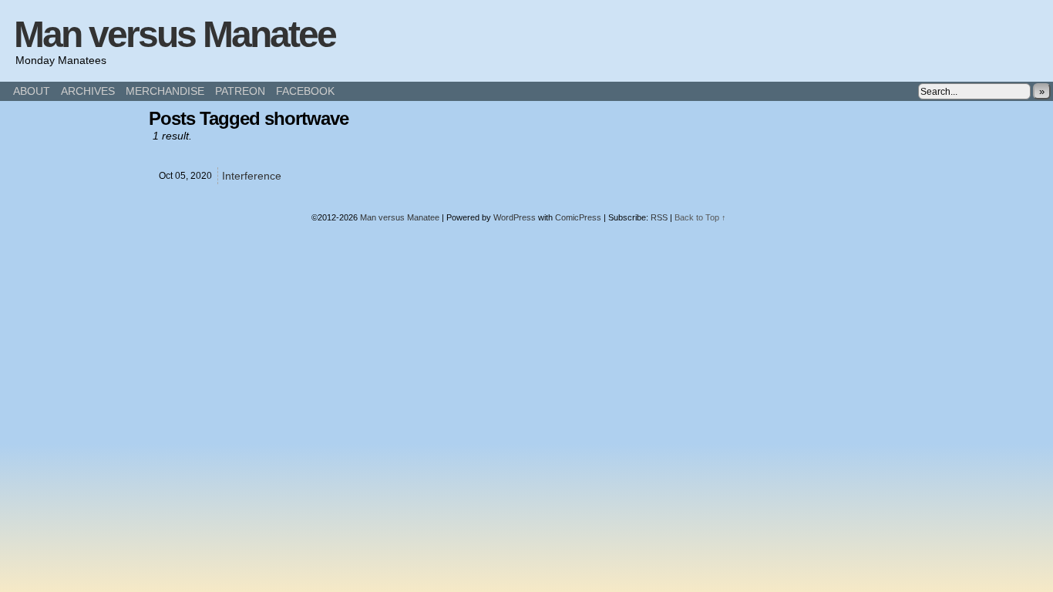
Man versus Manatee (174, 34)
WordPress (514, 217)
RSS (659, 217)
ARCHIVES (88, 91)
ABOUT (31, 91)
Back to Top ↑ (700, 217)
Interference (251, 176)
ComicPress (578, 217)
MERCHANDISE (165, 91)
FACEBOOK (305, 91)
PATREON (240, 91)
